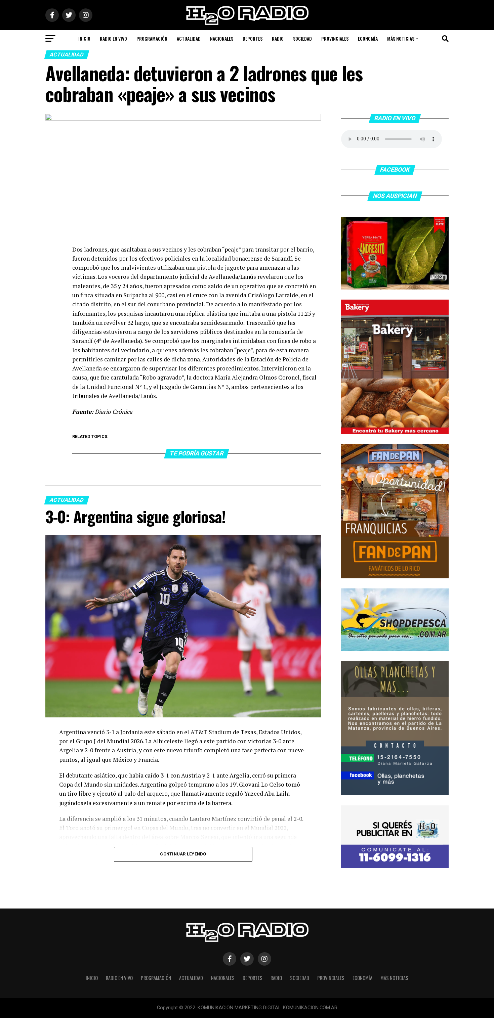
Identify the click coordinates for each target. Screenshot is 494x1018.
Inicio (84, 38)
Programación (151, 38)
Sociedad (302, 38)
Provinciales (334, 38)
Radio (278, 38)
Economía (368, 38)
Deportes (252, 38)
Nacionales (221, 38)
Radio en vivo (113, 38)
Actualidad (189, 38)
